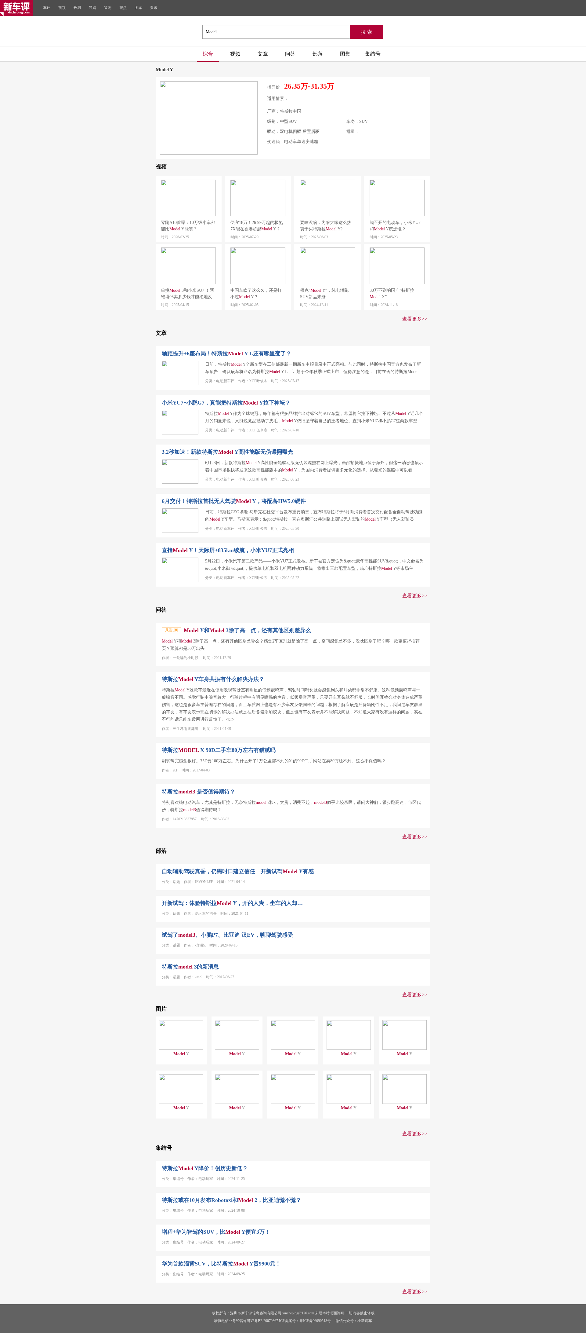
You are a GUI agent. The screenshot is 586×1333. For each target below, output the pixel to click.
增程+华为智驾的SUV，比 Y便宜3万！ (216, 1232)
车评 (46, 7)
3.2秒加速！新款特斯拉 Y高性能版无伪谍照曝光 (227, 452)
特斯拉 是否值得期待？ (198, 792)
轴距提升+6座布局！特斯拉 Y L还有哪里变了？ (226, 353)
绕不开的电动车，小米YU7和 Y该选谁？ (395, 225)
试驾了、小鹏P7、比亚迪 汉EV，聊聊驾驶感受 (227, 935)
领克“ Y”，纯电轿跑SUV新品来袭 (324, 293)
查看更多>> (414, 318)
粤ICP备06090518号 (315, 1321)
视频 (62, 7)
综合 (208, 54)
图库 (138, 7)
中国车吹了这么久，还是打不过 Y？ (256, 293)
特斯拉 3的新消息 (190, 967)
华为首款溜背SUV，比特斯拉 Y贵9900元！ (221, 1264)
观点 (123, 7)
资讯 (153, 7)
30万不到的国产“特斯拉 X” (392, 293)
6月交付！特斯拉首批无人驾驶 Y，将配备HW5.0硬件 (234, 501)
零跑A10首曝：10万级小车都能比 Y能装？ (188, 225)
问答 (290, 54)
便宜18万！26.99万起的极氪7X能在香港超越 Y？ (256, 225)
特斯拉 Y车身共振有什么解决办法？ (213, 679)
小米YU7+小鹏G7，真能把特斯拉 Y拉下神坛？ (226, 403)
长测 (77, 7)
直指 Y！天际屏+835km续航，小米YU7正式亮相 (228, 550)
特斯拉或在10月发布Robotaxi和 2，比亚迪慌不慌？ (231, 1200)
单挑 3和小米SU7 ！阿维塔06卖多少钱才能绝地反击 (187, 294)
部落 (318, 54)
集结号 (373, 54)
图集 (345, 54)
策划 (107, 7)
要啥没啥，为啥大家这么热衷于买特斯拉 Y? (325, 225)
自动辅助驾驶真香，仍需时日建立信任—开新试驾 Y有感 (238, 871)
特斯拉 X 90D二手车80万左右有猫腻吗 (219, 750)
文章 (263, 54)
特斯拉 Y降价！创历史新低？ (205, 1168)
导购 (92, 7)
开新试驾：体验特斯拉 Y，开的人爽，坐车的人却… (232, 903)
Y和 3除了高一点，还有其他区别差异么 (247, 630)
